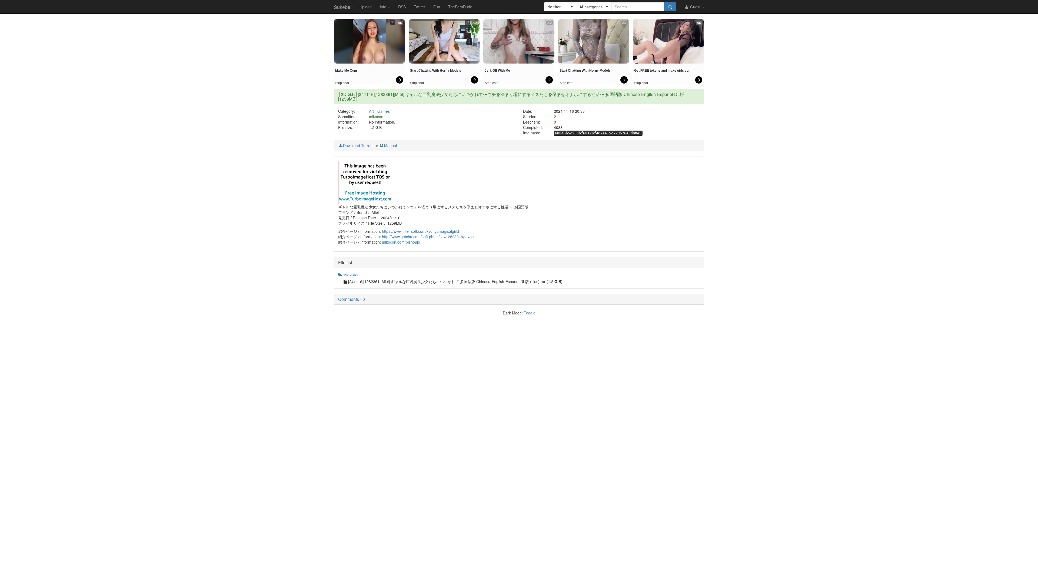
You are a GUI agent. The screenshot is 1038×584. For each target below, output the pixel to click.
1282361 (350, 274)
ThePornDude (460, 6)
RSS (402, 6)
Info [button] (383, 6)
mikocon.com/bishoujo (401, 242)
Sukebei (342, 6)
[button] (560, 6)
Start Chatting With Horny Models (435, 70)
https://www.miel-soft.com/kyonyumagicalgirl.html (423, 231)
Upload (366, 6)
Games (383, 111)
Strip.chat (342, 83)
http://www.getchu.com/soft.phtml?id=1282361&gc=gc (428, 236)
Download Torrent (358, 145)
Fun (436, 6)
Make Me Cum (346, 70)
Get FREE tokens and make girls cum (662, 70)
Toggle (529, 313)
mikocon (376, 116)
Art (371, 111)
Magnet (390, 145)
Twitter (419, 6)
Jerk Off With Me (497, 70)
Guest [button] (695, 6)
